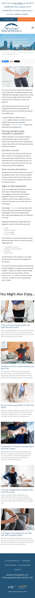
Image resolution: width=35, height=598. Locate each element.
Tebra (25, 591)
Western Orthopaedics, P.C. (9, 53)
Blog (19, 53)
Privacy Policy (26, 560)
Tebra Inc (17, 560)
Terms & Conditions (11, 565)
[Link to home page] (15, 28)
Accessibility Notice (24, 565)
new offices (18, 3)
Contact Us (17, 569)
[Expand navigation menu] (33, 27)
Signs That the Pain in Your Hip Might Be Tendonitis (17, 53)
